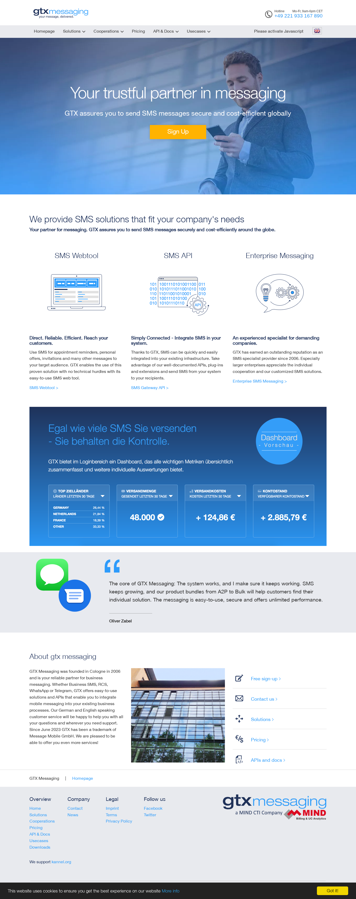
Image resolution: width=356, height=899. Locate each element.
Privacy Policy (119, 821)
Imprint (112, 808)
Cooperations (106, 31)
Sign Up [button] (178, 131)
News (72, 814)
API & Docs (163, 31)
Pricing (138, 31)
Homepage (44, 31)
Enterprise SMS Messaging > (260, 381)
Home (35, 808)
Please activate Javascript (278, 31)
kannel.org (61, 861)
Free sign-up (264, 678)
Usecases (196, 31)
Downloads (39, 847)
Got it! (332, 890)
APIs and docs (266, 760)
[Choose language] (317, 31)
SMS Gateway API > (150, 387)
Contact (75, 808)
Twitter (150, 814)
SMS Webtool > (43, 387)
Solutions (72, 31)
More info (170, 891)
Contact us (262, 699)
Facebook (153, 808)
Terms (111, 814)
